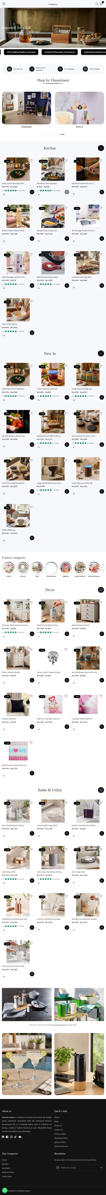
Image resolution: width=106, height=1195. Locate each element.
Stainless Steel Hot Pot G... (83, 183)
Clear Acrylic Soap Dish (47, 825)
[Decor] (101, 590)
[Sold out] (67, 192)
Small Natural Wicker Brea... (49, 436)
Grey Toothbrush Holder (13, 825)
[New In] (101, 353)
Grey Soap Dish (78, 872)
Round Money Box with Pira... (85, 672)
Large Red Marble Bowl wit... (49, 483)
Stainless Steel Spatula (47, 183)
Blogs (56, 1121)
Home (56, 1117)
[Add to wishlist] (31, 161)
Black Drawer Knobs (80, 625)
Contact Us (58, 1129)
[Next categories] (101, 567)
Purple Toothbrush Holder (84, 825)
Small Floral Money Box (47, 625)
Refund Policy (60, 1142)
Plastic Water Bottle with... (13, 230)
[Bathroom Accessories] (101, 790)
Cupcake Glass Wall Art (82, 718)
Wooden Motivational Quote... (15, 625)
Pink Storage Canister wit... (14, 277)
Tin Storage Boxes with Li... (83, 230)
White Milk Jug (8, 530)
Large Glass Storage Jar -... (83, 388)
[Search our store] (98, 3)
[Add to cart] (32, 192)
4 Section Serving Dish (82, 277)
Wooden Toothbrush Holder (84, 919)
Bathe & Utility (8, 1172)
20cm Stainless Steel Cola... (14, 436)
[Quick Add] (36, 1005)
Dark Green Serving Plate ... (14, 183)
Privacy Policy (60, 1134)
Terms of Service (61, 1146)
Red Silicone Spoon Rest (47, 277)
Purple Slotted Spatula (47, 230)
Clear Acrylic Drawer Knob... (49, 672)
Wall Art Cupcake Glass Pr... (49, 718)
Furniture (6, 1168)
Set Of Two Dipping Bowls (13, 483)
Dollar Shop (7, 1176)
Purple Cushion (9, 718)
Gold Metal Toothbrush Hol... (15, 919)
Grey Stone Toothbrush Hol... (50, 872)
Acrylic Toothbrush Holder (49, 919)
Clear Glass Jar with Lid (47, 388)
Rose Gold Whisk (9, 324)
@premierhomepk (58, 1025)
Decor (4, 1160)
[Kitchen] (101, 148)
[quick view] (4, 195)
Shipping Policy (61, 1138)
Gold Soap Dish (8, 872)
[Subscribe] (101, 1168)
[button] (43, 134)
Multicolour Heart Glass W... (14, 765)
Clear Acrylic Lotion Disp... (13, 966)
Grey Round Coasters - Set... (84, 436)
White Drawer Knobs (11, 672)
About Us (58, 1125)
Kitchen (5, 1164)
